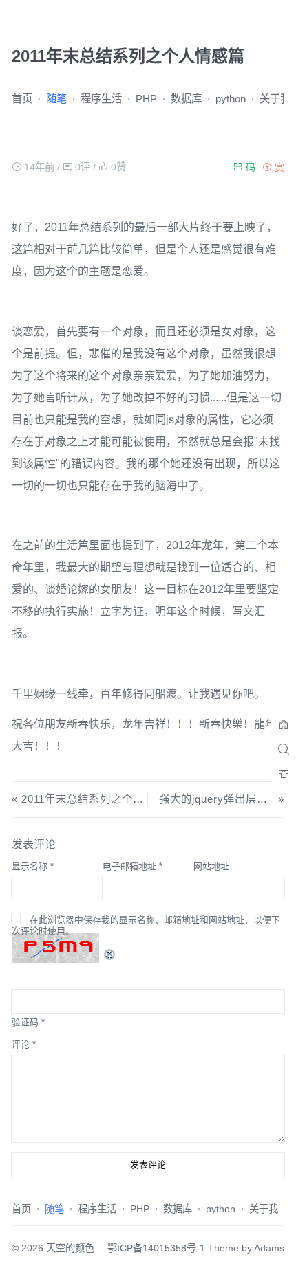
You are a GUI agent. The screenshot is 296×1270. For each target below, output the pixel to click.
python (230, 98)
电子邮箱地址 (132, 866)
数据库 (186, 98)
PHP (146, 98)
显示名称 (33, 866)
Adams (269, 1248)
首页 (22, 98)
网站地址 (211, 866)
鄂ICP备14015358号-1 (156, 1248)
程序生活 (101, 98)
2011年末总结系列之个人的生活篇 (104, 799)
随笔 (56, 98)
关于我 (275, 98)
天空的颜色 (70, 1248)
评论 (24, 1044)
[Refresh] (110, 947)
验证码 (25, 1022)
